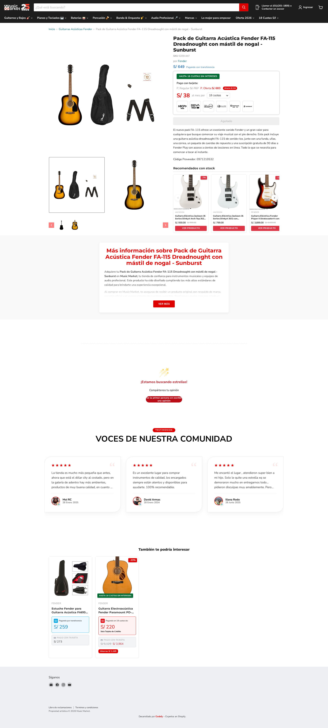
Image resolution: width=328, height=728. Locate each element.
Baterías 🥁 (78, 18)
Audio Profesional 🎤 (165, 18)
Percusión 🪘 (101, 18)
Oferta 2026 (244, 18)
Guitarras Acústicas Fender (75, 29)
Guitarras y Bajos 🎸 (17, 18)
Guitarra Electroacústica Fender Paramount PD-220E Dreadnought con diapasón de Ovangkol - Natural (115, 610)
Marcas (190, 18)
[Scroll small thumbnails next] (165, 225)
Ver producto (191, 228)
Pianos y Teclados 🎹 (50, 18)
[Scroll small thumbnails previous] (51, 225)
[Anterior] (178, 198)
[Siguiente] (274, 198)
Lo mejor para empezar (216, 18)
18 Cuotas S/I (268, 18)
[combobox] (136, 7)
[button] (76, 185)
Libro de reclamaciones (60, 707)
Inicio (52, 29)
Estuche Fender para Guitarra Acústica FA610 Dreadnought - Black (69, 610)
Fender (182, 61)
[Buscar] (243, 7)
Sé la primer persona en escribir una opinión (164, 399)
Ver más (164, 303)
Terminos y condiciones (86, 707)
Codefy (159, 716)
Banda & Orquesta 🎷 (130, 18)
